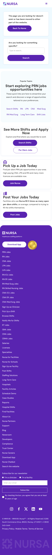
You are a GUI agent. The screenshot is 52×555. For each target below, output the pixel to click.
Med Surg (41, 109)
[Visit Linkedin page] (33, 509)
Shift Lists (41, 114)
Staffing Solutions (10, 375)
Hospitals (6, 384)
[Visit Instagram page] (11, 509)
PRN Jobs (6, 252)
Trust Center (7, 448)
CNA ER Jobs (8, 297)
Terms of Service (35, 528)
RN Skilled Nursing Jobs (12, 288)
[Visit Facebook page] (18, 509)
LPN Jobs (6, 265)
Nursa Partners (8, 421)
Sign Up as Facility (10, 366)
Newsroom (7, 434)
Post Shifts (6, 371)
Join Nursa (15, 183)
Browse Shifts (8, 316)
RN (21, 109)
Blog (4, 430)
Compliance (7, 443)
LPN (27, 109)
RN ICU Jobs (7, 274)
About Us (6, 416)
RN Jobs (5, 256)
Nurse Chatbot (8, 462)
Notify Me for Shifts (10, 320)
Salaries (5, 343)
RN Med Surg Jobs (10, 283)
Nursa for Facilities (10, 357)
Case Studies (8, 398)
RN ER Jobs (7, 279)
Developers (7, 439)
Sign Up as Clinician (11, 307)
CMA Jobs (6, 334)
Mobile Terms (21, 528)
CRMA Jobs (7, 338)
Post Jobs (15, 214)
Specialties (7, 352)
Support (5, 425)
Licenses (6, 347)
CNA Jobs (6, 261)
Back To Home (19, 28)
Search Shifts (12, 109)
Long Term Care (27, 114)
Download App (14, 244)
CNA (33, 109)
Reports (5, 402)
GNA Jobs (6, 329)
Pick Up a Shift (8, 311)
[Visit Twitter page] (26, 509)
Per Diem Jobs (25, 150)
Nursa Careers (8, 453)
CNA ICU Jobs (8, 293)
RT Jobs (5, 325)
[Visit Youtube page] (40, 509)
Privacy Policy (8, 528)
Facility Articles (9, 389)
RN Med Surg (12, 114)
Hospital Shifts (8, 407)
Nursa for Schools (10, 362)
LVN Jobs (6, 270)
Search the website (10, 466)
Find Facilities (8, 411)
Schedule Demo (9, 393)
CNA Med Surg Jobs (11, 302)
